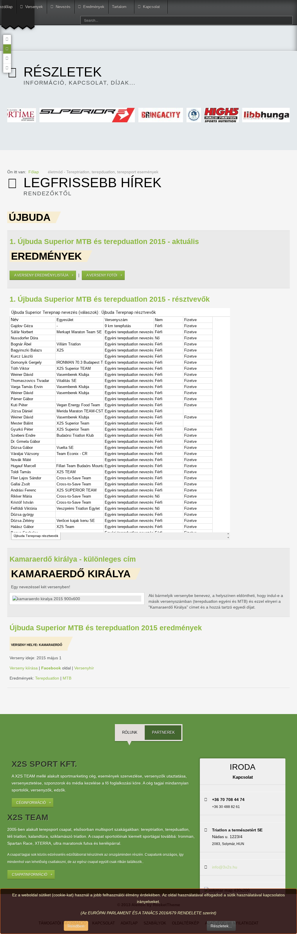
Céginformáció (31, 803)
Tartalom (119, 7)
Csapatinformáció (29, 875)
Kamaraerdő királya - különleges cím (73, 559)
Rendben (76, 926)
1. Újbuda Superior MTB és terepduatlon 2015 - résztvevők (110, 299)
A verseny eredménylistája (41, 275)
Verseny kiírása (24, 668)
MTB (67, 678)
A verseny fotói (101, 275)
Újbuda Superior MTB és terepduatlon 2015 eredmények (106, 628)
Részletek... (221, 926)
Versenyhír (84, 668)
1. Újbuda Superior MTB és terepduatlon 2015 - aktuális (104, 241)
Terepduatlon (47, 678)
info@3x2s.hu (224, 867)
